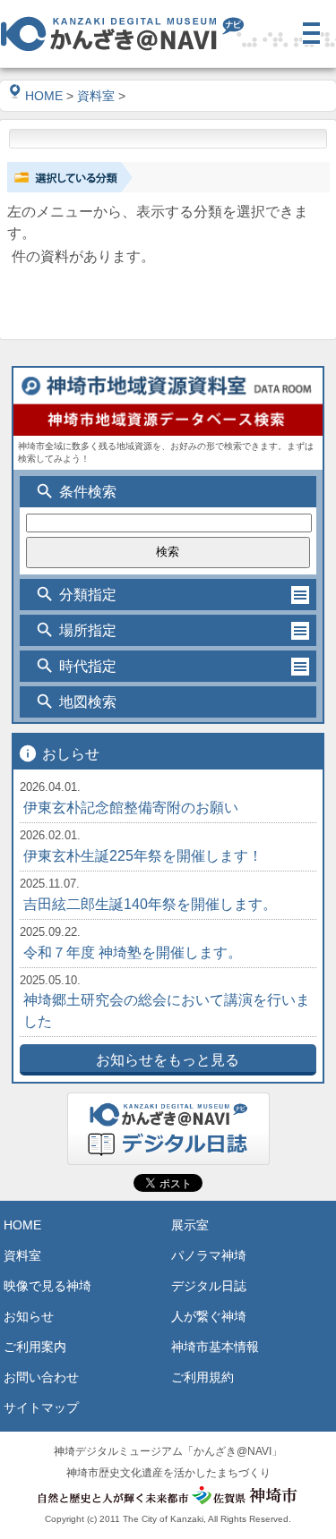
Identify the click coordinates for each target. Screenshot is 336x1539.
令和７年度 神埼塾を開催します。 (132, 952)
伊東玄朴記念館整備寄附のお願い (130, 807)
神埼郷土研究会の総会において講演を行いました (166, 1010)
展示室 (190, 1225)
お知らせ (29, 1316)
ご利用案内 (35, 1346)
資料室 (96, 96)
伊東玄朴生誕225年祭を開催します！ (143, 855)
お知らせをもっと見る (167, 1059)
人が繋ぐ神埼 (208, 1316)
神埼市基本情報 (215, 1346)
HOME (44, 96)
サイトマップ (41, 1407)
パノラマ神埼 (208, 1255)
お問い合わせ (41, 1377)
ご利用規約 (202, 1377)
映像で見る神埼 (47, 1286)
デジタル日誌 (208, 1286)
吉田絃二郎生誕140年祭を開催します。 (150, 904)
